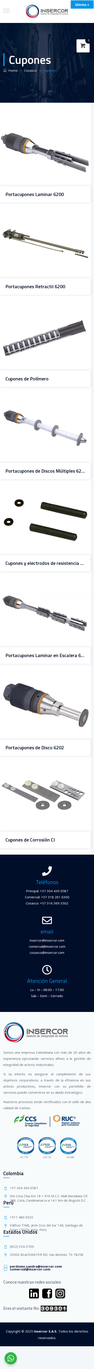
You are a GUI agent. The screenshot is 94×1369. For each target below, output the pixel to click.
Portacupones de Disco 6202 (34, 747)
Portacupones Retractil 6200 (35, 286)
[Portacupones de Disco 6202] (40, 677)
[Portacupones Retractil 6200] (40, 216)
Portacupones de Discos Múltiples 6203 (45, 471)
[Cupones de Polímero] (40, 308)
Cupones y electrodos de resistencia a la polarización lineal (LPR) (45, 563)
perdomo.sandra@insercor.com (36, 1266)
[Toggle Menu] (6, 11)
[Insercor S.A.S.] (47, 11)
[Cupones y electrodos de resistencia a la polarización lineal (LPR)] (40, 492)
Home (12, 70)
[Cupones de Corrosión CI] (40, 769)
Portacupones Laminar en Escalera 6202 (45, 655)
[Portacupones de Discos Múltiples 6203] (40, 400)
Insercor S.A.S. (45, 1331)
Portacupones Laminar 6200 (34, 194)
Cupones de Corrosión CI (30, 840)
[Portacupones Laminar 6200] (40, 123)
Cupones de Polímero (27, 379)
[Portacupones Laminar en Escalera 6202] (40, 585)
